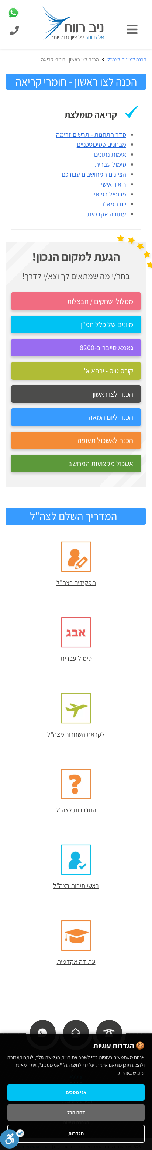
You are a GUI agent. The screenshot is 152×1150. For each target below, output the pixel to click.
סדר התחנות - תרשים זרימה (91, 134)
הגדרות (76, 1133)
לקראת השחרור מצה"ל (76, 734)
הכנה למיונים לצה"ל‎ (126, 59)
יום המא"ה (113, 204)
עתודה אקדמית (106, 214)
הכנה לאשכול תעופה (105, 440)
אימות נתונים (110, 154)
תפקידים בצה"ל (76, 582)
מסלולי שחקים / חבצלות (100, 301)
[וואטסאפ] (42, 1032)
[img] (134, 29)
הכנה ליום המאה (111, 417)
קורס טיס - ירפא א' (108, 371)
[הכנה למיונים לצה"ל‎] (73, 22)
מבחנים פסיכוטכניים (101, 144)
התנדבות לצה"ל (76, 810)
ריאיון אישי (113, 184)
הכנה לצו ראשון (113, 394)
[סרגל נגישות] (12, 1139)
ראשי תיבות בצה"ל (76, 885)
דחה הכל (76, 1112)
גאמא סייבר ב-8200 (106, 347)
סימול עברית (110, 164)
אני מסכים (76, 1092)
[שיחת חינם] (109, 1032)
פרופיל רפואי (110, 194)
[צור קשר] (75, 1032)
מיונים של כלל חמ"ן (107, 324)
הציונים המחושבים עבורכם (94, 174)
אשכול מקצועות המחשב (100, 463)
